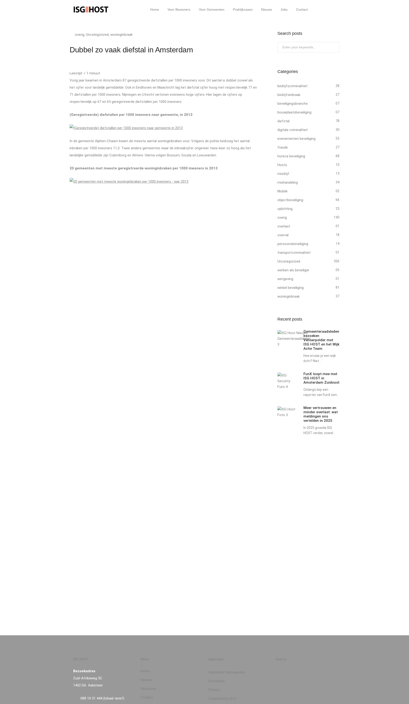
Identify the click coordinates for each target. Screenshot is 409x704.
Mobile (282, 191)
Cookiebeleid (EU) (222, 698)
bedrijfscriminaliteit (292, 86)
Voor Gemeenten (211, 9)
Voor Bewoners (179, 9)
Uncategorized (97, 34)
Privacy (214, 690)
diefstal (283, 121)
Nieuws (266, 9)
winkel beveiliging (290, 288)
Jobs (284, 9)
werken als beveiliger (293, 270)
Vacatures (148, 688)
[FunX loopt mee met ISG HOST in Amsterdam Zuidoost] (286, 381)
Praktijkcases (243, 9)
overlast (283, 226)
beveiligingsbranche (292, 103)
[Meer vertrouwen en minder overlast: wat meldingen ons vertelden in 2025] (286, 412)
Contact (302, 9)
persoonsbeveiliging (292, 244)
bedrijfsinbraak (288, 95)
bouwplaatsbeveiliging (294, 112)
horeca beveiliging (291, 156)
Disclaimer (216, 681)
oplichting (285, 209)
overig (79, 34)
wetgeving (285, 279)
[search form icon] (318, 10)
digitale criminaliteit (292, 130)
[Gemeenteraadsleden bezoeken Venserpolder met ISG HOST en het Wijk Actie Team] (294, 338)
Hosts (282, 165)
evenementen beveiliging (296, 138)
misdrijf (283, 174)
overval (283, 235)
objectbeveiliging (290, 200)
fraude (282, 147)
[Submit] (335, 48)
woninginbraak (121, 34)
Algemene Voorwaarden (226, 672)
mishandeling (287, 182)
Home (154, 9)
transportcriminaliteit (294, 252)
